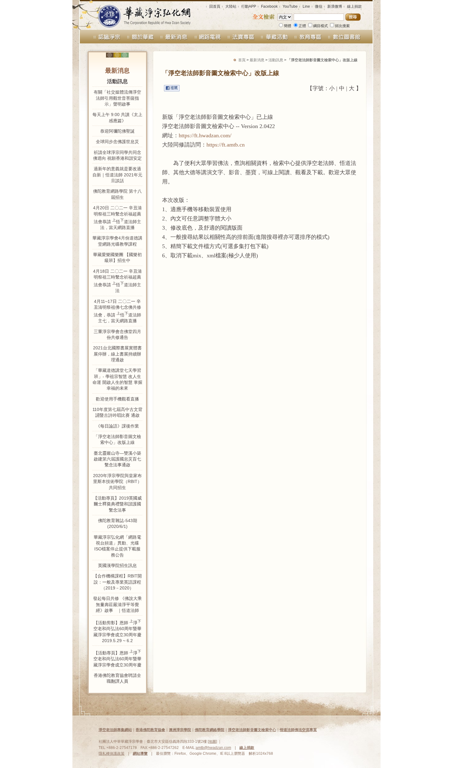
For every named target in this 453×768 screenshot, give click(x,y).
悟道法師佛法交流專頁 (298, 730)
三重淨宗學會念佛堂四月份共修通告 (117, 334)
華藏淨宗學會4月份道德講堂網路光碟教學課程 (117, 240)
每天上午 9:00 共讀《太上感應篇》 (117, 117)
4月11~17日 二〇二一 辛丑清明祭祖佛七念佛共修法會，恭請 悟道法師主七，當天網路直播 (117, 311)
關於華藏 (140, 36)
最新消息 (174, 36)
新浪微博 (334, 6)
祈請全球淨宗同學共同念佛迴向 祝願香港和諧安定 (117, 155)
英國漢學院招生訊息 (117, 565)
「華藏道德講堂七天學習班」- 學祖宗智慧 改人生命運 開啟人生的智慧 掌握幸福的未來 (117, 379)
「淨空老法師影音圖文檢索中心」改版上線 (117, 439)
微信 (318, 6)
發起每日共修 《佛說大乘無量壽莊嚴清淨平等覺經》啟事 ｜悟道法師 (117, 604)
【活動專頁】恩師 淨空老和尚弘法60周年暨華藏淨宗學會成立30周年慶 (117, 658)
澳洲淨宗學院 (180, 730)
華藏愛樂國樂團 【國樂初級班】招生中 (117, 257)
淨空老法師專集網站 (115, 730)
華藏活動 (275, 36)
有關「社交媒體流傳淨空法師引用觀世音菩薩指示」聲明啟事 (117, 98)
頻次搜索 (342, 26)
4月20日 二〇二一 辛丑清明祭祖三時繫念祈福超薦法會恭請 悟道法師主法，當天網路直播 (117, 217)
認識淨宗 (102, 36)
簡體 (287, 26)
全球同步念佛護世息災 (117, 141)
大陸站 (230, 6)
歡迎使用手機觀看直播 (117, 398)
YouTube (290, 6)
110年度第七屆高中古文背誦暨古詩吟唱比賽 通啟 (117, 412)
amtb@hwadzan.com (213, 748)
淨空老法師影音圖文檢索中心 (252, 730)
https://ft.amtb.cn (225, 145)
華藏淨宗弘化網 (138, 15)
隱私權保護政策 (111, 753)
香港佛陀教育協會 (150, 730)
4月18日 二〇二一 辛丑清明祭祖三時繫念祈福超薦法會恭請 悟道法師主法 (117, 281)
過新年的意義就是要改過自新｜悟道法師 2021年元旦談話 (117, 174)
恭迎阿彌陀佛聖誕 (117, 131)
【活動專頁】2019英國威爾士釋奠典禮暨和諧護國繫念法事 (117, 504)
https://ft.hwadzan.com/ (205, 135)
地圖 (212, 741)
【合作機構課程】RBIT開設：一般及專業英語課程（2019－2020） (117, 581)
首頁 (242, 60)
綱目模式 (320, 26)
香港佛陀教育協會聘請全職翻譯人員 (117, 678)
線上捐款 (354, 6)
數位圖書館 (351, 36)
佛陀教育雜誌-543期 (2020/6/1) (117, 523)
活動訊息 (275, 60)
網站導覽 (140, 753)
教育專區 (311, 36)
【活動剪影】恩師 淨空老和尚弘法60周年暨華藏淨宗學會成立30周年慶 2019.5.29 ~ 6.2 (117, 631)
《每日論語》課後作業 (117, 426)
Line (306, 6)
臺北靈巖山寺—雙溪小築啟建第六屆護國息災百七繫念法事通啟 (117, 459)
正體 (302, 26)
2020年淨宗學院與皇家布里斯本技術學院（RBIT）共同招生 (117, 481)
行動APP (248, 6)
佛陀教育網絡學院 (209, 730)
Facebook (269, 6)
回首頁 (214, 6)
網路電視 (207, 36)
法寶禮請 (241, 36)
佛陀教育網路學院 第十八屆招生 (117, 194)
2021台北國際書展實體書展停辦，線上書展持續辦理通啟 (117, 353)
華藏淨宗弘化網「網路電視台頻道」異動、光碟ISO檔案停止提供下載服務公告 (117, 546)
